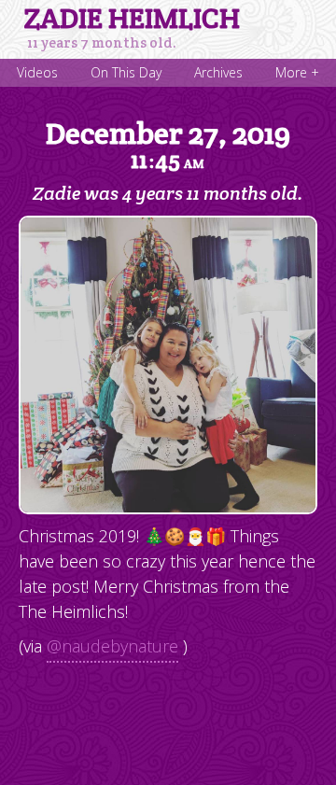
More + (297, 72)
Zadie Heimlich (132, 19)
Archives (218, 72)
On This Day (126, 72)
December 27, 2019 (168, 145)
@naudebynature (112, 646)
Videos (37, 72)
